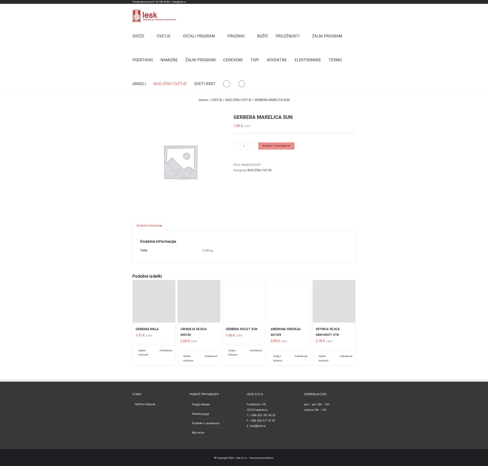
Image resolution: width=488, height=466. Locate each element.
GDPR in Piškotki (145, 404)
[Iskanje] (242, 84)
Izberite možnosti (143, 352)
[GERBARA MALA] (154, 301)
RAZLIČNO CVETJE (260, 170)
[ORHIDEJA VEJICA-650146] (199, 301)
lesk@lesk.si (179, 1)
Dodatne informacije (149, 225)
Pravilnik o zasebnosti (205, 423)
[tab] (149, 225)
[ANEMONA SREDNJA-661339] (289, 301)
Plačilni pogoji (200, 414)
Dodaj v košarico (276, 145)
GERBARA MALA (147, 329)
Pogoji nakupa (200, 404)
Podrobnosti (166, 350)
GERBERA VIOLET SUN (241, 329)
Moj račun (198, 432)
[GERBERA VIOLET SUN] (244, 301)
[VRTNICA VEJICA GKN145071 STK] (334, 301)
